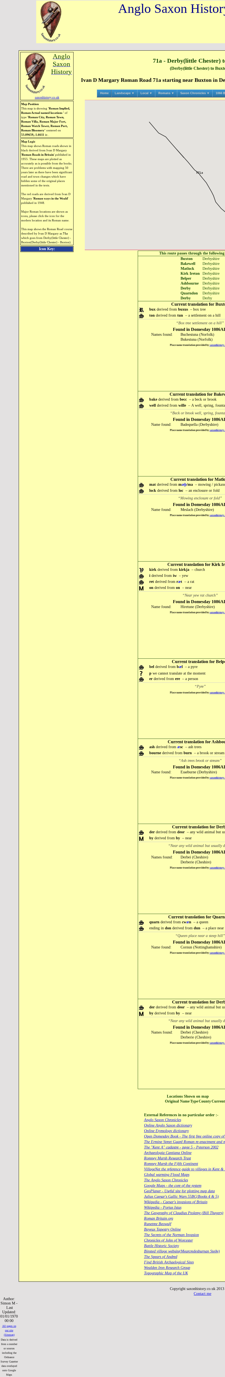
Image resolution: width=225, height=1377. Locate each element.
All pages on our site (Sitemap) (9, 1330)
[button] (200, 174)
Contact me (202, 1294)
